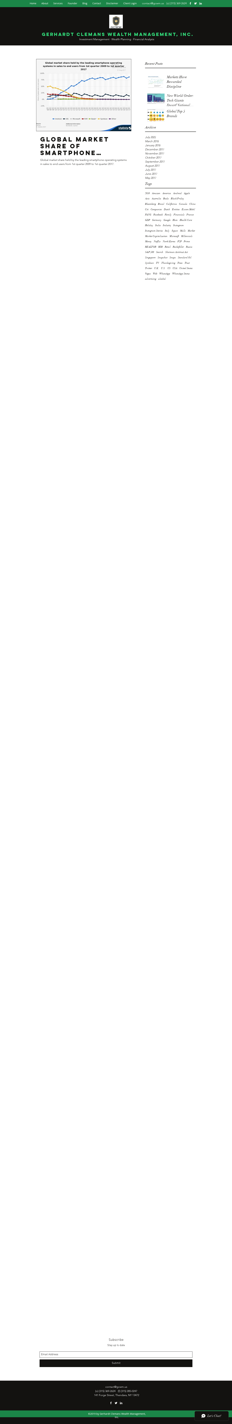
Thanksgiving (168, 263)
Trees (180, 263)
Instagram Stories (154, 230)
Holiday (149, 225)
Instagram (178, 225)
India (158, 225)
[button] (130, 3)
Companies (156, 209)
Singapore (150, 257)
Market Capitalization (156, 236)
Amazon (156, 193)
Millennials (186, 236)
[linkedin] (200, 3)
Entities (176, 209)
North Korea (169, 241)
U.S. (163, 268)
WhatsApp (164, 273)
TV (157, 263)
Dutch (167, 209)
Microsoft (174, 236)
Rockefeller (178, 246)
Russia (189, 246)
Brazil (161, 204)
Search (159, 252)
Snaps (172, 257)
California (171, 204)
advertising (150, 278)
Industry (167, 225)
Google (167, 220)
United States (186, 268)
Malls (183, 230)
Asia (147, 198)
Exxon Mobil (188, 209)
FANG (148, 214)
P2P (179, 241)
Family (168, 214)
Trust (187, 263)
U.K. (156, 268)
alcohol (162, 278)
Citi (147, 209)
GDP (147, 220)
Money (148, 241)
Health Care (186, 220)
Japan (175, 230)
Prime (187, 241)
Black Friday (177, 198)
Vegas (148, 273)
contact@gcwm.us (153, 3)
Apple (187, 193)
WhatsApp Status (181, 273)
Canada (183, 204)
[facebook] (190, 3)
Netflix (157, 241)
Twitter (148, 268)
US (169, 268)
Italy (167, 230)
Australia (156, 198)
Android (177, 193)
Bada (166, 198)
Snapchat (162, 257)
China (192, 204)
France (190, 214)
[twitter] (195, 3)
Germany (157, 220)
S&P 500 (149, 252)
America (166, 193)
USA (175, 268)
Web (155, 273)
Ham (175, 220)
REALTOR (150, 246)
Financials (179, 214)
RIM (160, 246)
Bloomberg (150, 204)
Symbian (149, 263)
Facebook (158, 214)
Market (191, 230)
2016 (147, 193)
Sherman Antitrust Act (176, 252)
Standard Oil (184, 257)
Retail (168, 246)
